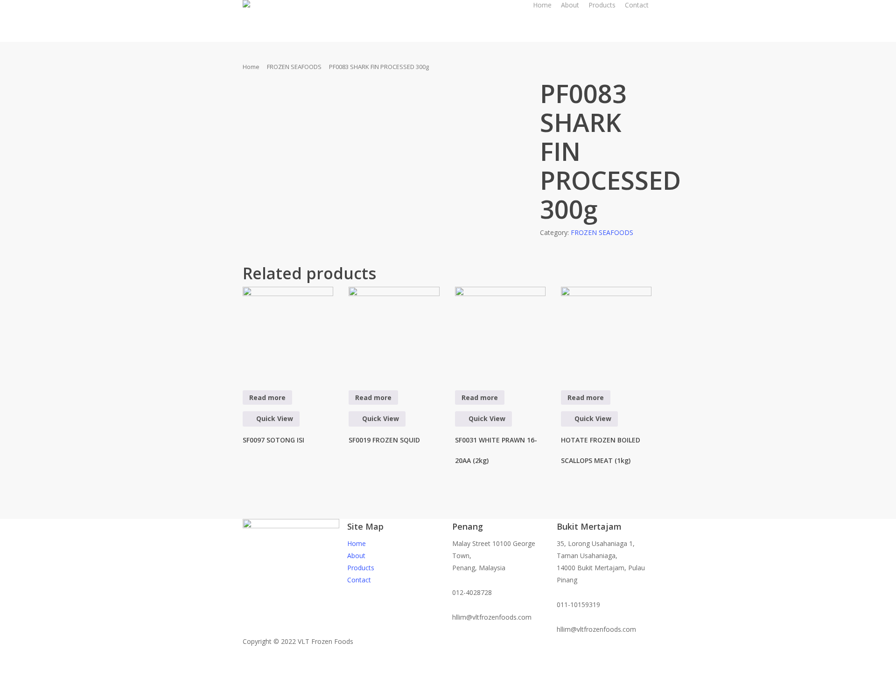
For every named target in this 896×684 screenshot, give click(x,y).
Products (360, 567)
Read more (267, 397)
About (356, 555)
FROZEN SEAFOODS (294, 66)
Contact (359, 579)
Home (251, 66)
